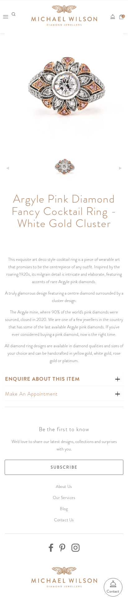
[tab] (64, 379)
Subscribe (64, 467)
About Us (64, 486)
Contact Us (64, 520)
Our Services (64, 498)
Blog (64, 509)
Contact (113, 591)
